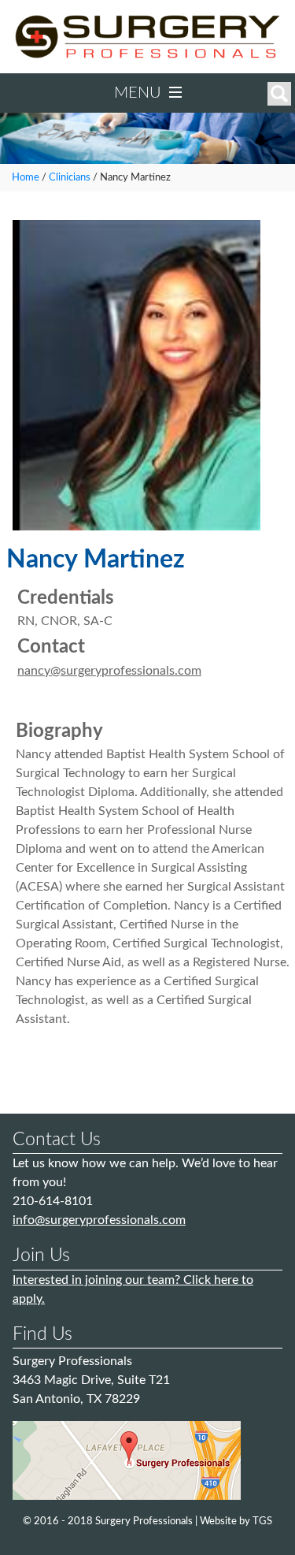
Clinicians (69, 177)
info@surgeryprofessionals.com (99, 1220)
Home (25, 177)
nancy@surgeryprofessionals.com (109, 670)
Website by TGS (236, 1521)
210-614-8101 (53, 1201)
